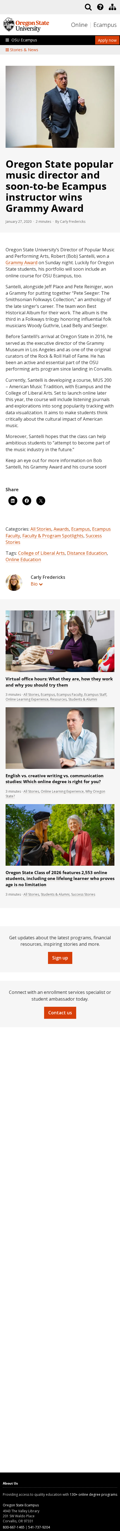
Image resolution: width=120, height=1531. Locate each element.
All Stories (40, 529)
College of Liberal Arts (41, 553)
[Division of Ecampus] (112, 7)
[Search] (88, 7)
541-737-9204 (39, 1527)
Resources (58, 699)
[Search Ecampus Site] (88, 7)
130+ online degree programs (93, 1494)
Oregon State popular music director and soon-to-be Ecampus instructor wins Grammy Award (59, 186)
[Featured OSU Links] (100, 7)
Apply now (107, 40)
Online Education (23, 559)
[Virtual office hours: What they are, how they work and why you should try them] (60, 670)
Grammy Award (21, 262)
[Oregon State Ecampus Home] (91, 25)
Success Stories (83, 894)
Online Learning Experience (27, 699)
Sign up (60, 958)
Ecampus (105, 25)
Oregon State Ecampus (21, 1505)
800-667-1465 (14, 1527)
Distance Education (87, 553)
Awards (61, 529)
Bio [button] (34, 584)
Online (79, 25)
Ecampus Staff (95, 694)
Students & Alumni (82, 699)
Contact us (60, 1013)
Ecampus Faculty (70, 694)
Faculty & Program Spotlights (52, 536)
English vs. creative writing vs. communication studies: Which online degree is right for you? (55, 779)
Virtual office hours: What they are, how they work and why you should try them (59, 682)
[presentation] (99, 7)
